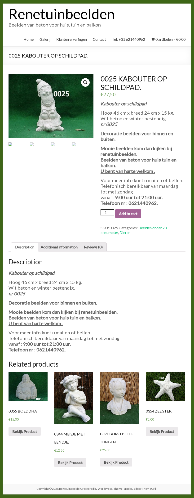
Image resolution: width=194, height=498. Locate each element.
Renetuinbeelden (62, 13)
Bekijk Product (24, 431)
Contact (99, 39)
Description (24, 247)
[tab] (24, 246)
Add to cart (128, 213)
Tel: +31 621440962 (128, 39)
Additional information (59, 247)
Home (28, 39)
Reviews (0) (93, 247)
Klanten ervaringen (71, 39)
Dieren (124, 232)
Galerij (45, 39)
